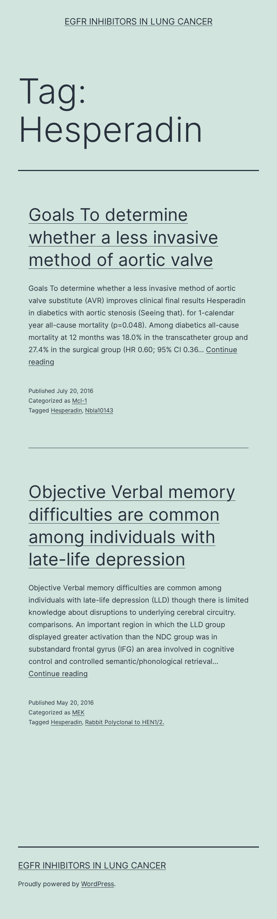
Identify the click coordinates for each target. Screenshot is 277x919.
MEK (78, 712)
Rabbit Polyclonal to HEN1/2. (124, 722)
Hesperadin (66, 410)
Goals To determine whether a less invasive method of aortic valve (123, 237)
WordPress (97, 884)
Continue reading (58, 673)
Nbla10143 (99, 410)
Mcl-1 (79, 400)
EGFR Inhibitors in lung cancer (138, 21)
